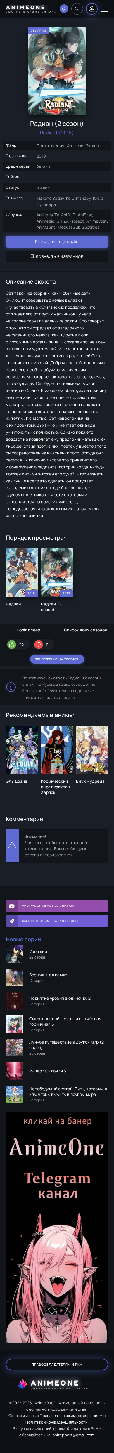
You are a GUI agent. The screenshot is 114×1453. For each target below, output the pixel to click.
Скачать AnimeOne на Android (48, 906)
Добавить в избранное (59, 256)
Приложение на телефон (57, 659)
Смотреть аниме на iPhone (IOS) (50, 921)
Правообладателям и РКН (57, 1364)
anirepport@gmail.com (74, 1435)
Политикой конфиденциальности (56, 1422)
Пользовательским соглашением (71, 1415)
